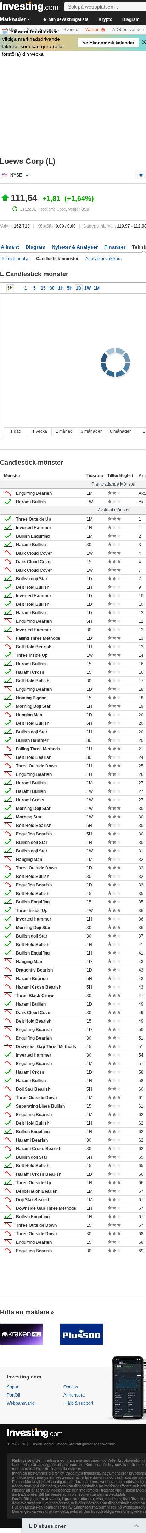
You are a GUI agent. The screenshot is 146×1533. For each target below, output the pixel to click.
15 (43, 288)
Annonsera (74, 1395)
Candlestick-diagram (10, 288)
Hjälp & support (78, 1403)
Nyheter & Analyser (75, 247)
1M (97, 288)
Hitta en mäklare (24, 1312)
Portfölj (13, 1395)
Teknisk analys (15, 258)
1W (87, 288)
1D (79, 288)
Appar (12, 1386)
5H (70, 288)
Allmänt (10, 247)
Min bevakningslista (68, 19)
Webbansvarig (21, 1403)
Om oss (70, 1386)
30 (52, 288)
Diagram (131, 19)
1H (61, 288)
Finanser (114, 247)
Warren (93, 29)
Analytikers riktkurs (103, 258)
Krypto (105, 19)
